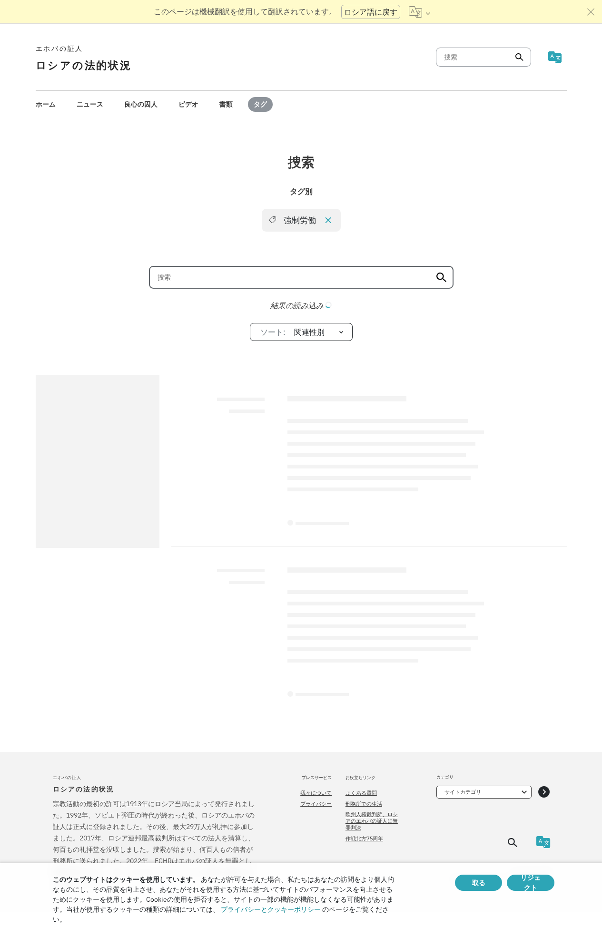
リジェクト (531, 883)
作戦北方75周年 (364, 838)
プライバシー (316, 803)
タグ (260, 104)
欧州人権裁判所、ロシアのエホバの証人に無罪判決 (371, 821)
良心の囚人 (141, 104)
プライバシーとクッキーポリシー (271, 909)
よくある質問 (361, 793)
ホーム (46, 104)
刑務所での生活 (363, 803)
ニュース (90, 104)
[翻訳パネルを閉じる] (591, 12)
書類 (226, 104)
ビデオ (188, 104)
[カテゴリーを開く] (544, 792)
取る (478, 882)
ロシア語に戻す (370, 12)
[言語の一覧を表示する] (419, 12)
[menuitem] (45, 104)
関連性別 (292, 332)
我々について (316, 793)
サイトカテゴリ (462, 792)
